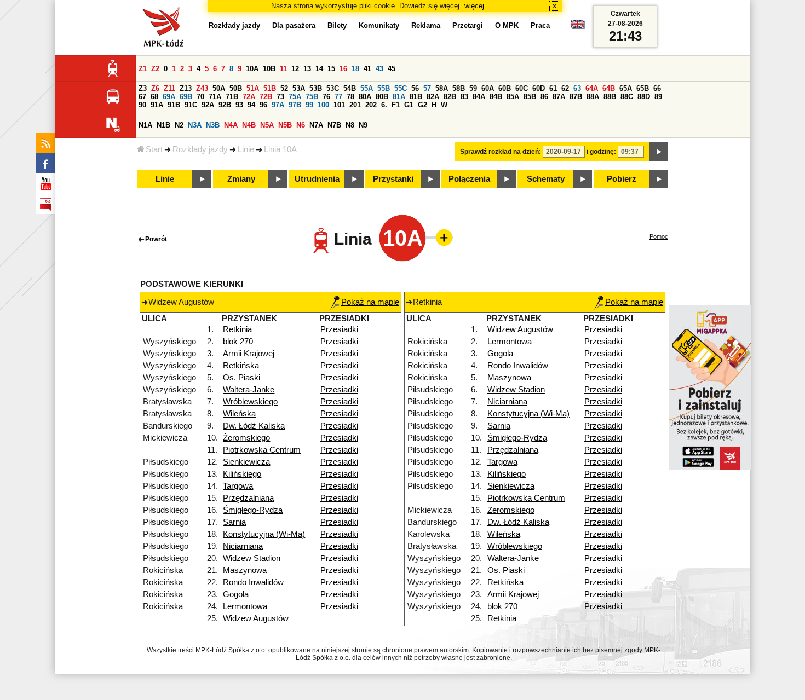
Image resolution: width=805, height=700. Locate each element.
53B (315, 88)
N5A (267, 125)
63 (577, 88)
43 (379, 69)
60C (521, 88)
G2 (422, 105)
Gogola (236, 594)
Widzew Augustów (256, 618)
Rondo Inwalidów (253, 582)
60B (504, 88)
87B (576, 96)
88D (643, 96)
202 (371, 105)
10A (252, 69)
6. (384, 105)
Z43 (202, 88)
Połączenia (469, 179)
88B (609, 96)
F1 (396, 105)
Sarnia (234, 522)
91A (157, 105)
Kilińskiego (242, 474)
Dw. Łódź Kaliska (254, 425)
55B (383, 88)
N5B (285, 125)
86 (544, 96)
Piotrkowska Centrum (262, 450)
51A (252, 88)
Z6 (155, 88)
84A (479, 96)
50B (235, 88)
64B (608, 88)
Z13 (186, 88)
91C (191, 105)
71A (215, 96)
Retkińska (241, 365)
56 (415, 88)
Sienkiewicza (246, 462)
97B (295, 105)
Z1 (143, 69)
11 (283, 69)
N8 (350, 125)
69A (169, 96)
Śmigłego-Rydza (253, 510)
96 (263, 105)
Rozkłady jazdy (200, 149)
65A (625, 88)
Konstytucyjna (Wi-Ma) (264, 534)
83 (464, 96)
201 (355, 105)
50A (218, 88)
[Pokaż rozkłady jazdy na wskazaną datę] (658, 151)
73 (280, 96)
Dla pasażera (293, 25)
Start (154, 149)
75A (295, 96)
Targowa (238, 486)
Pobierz (621, 179)
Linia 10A (280, 149)
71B (232, 96)
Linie (246, 149)
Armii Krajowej (248, 353)
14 (319, 69)
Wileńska (239, 413)
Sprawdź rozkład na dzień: (500, 151)
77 (338, 96)
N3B (213, 125)
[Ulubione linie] (441, 237)
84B (496, 96)
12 (295, 69)
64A (591, 88)
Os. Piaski (241, 377)
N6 (300, 125)
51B (269, 88)
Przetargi (467, 25)
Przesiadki (339, 329)
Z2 (155, 69)
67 (142, 96)
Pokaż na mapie (370, 302)
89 (658, 96)
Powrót (156, 239)
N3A (195, 125)
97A (278, 105)
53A (298, 88)
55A (366, 88)
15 (331, 69)
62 (565, 88)
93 (239, 105)
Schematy (546, 179)
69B (186, 96)
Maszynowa (245, 570)
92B (225, 105)
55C (400, 88)
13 (307, 69)
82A (433, 96)
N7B (334, 125)
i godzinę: (601, 151)
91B (174, 105)
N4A (231, 125)
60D (538, 88)
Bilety (337, 25)
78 (350, 96)
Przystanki (393, 179)
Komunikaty (379, 25)
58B (458, 88)
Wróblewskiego (250, 401)
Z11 (169, 88)
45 (391, 69)
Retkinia (237, 329)
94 (251, 105)
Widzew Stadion (251, 558)
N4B (249, 125)
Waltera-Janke (248, 389)
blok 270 (238, 341)
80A (365, 96)
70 (200, 96)
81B (416, 96)
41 (367, 69)
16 (343, 69)
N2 (179, 125)
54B (349, 88)
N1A (145, 125)
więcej (474, 6)
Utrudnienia (317, 179)
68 (154, 96)
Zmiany (241, 179)
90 (142, 105)
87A (559, 96)
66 (657, 88)
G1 (408, 105)
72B (266, 96)
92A (208, 105)
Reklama (425, 25)
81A (399, 96)
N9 (363, 125)
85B (530, 96)
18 (355, 69)
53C (332, 88)
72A (249, 96)
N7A (316, 125)
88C (626, 96)
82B (450, 96)
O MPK (507, 25)
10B (269, 69)
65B (642, 88)
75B (312, 96)
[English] (578, 27)
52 (284, 88)
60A (487, 88)
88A (592, 96)
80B (382, 96)
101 (339, 105)
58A (441, 88)
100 (323, 105)
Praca (540, 25)
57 (427, 88)
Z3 (143, 88)
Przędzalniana (248, 498)
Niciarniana (243, 546)
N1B (163, 125)
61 (553, 88)
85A (513, 96)
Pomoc (658, 236)
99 (309, 105)
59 (473, 88)
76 (326, 96)
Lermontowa (245, 606)
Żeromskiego (246, 437)
